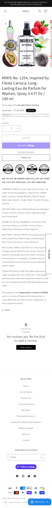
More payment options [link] (26, 152)
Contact (26, 440)
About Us (26, 434)
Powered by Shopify (19, 498)
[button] (5, 11)
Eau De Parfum (26, 392)
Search (26, 386)
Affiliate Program (26, 428)
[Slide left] (20, 72)
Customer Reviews (26, 404)
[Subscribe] (41, 457)
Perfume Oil (26, 398)
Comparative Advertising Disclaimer (26, 422)
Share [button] (7, 310)
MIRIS (10, 498)
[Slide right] (32, 72)
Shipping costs (6, 114)
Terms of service (15, 502)
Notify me (26, 157)
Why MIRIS (26, 410)
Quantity (5, 123)
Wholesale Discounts (26, 416)
